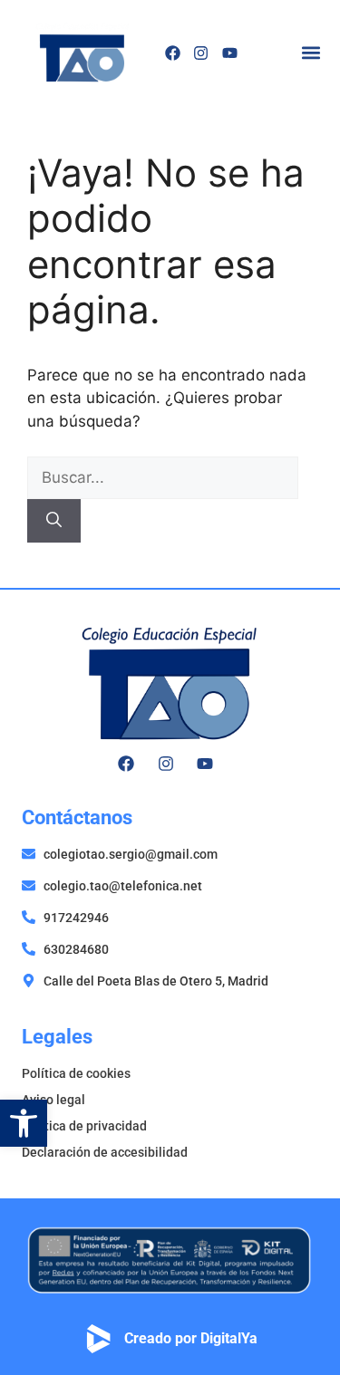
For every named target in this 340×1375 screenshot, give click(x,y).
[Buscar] (54, 521)
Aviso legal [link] (53, 1099)
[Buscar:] (162, 477)
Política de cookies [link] (76, 1073)
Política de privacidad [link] (84, 1126)
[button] (310, 53)
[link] (23, 1123)
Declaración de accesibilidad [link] (105, 1152)
